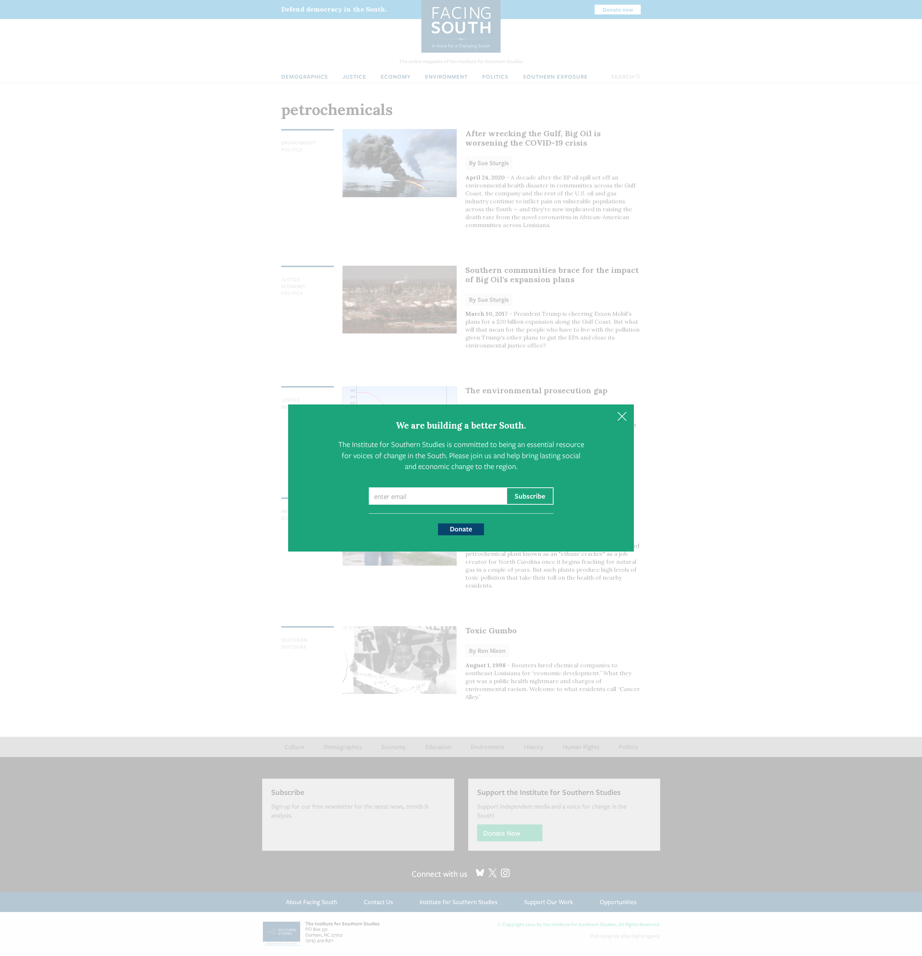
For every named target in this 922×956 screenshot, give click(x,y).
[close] (622, 416)
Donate (461, 529)
